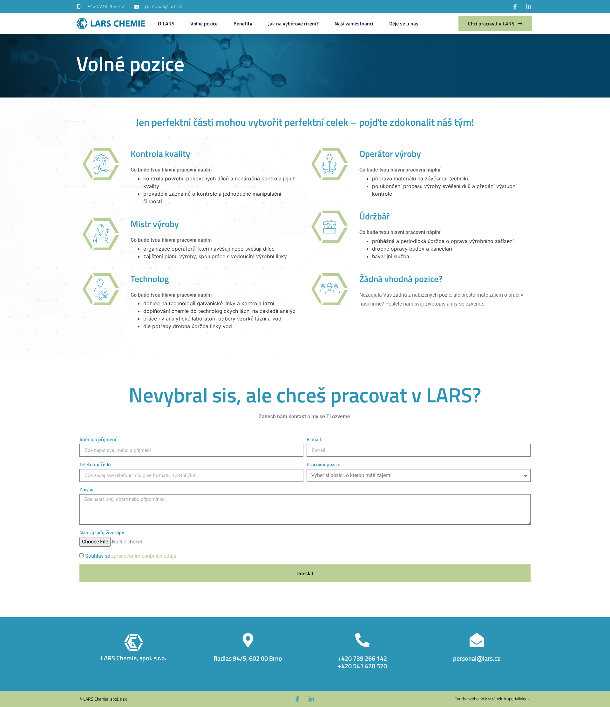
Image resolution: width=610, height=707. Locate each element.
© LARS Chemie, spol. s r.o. (103, 699)
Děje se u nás (403, 23)
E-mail (314, 440)
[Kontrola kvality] (101, 164)
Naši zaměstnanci (354, 23)
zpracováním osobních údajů (143, 556)
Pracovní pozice (323, 465)
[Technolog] (101, 289)
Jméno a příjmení (97, 440)
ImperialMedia (517, 698)
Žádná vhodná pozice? (400, 279)
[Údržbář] (329, 226)
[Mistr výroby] (101, 234)
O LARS (166, 23)
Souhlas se (130, 556)
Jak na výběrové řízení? (293, 23)
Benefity (243, 23)
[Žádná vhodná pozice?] (329, 289)
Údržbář (374, 216)
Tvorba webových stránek (478, 698)
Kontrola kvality (160, 153)
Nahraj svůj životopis (102, 533)
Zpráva (87, 490)
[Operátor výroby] (329, 164)
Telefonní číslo (95, 465)
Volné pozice (204, 23)
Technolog (150, 279)
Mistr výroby (155, 224)
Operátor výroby (390, 153)
